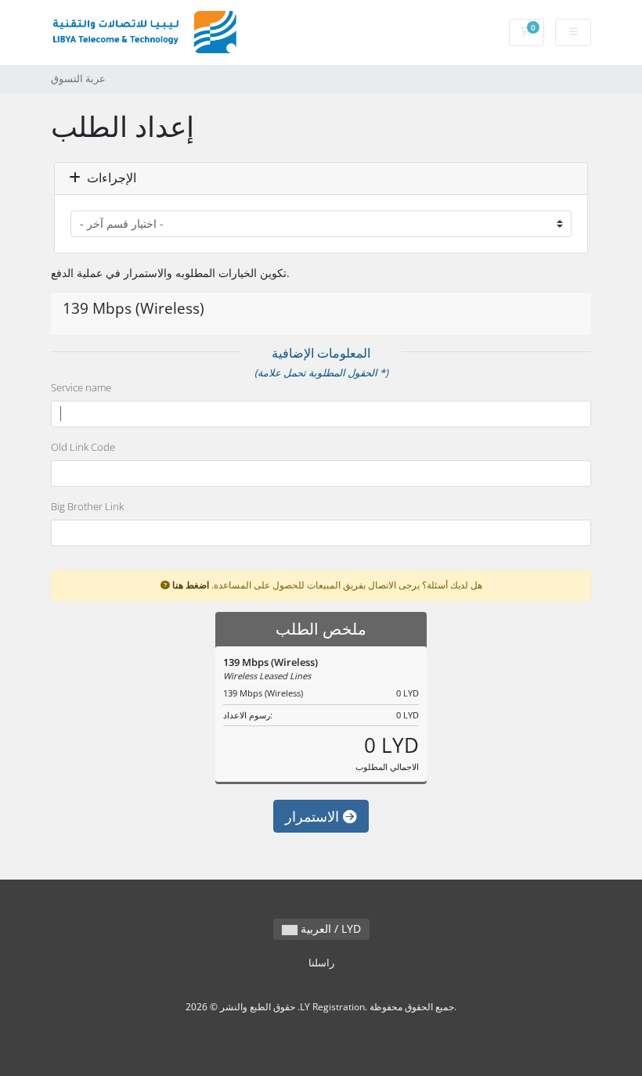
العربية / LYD (329, 928)
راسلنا (321, 963)
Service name (81, 387)
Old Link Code (83, 447)
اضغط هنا (190, 584)
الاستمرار (314, 816)
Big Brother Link (87, 506)
